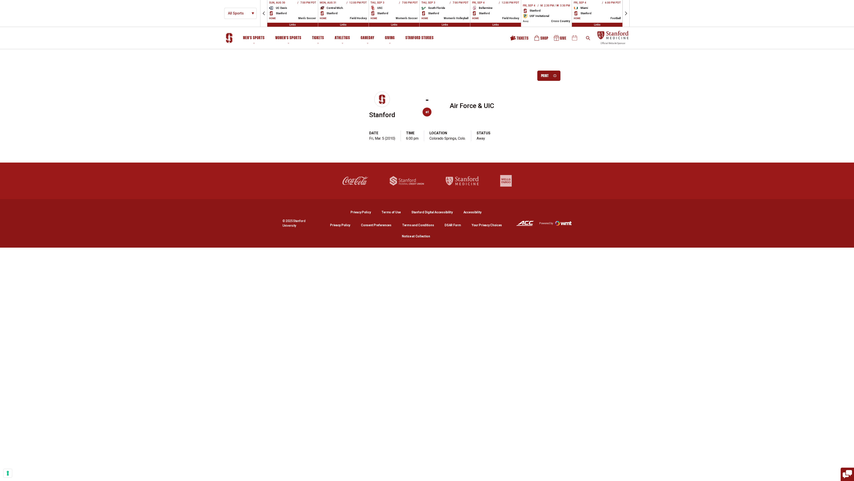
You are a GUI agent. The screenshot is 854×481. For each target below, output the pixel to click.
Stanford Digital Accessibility (435, 212)
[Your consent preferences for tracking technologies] (8, 473)
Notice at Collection (416, 236)
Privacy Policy (364, 212)
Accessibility (472, 212)
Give (560, 40)
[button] (263, 13)
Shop (541, 40)
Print (545, 76)
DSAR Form (453, 225)
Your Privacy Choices (487, 225)
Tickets (318, 38)
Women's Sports (288, 38)
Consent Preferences (376, 225)
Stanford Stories (419, 38)
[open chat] (847, 474)
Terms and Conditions (418, 225)
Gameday (367, 38)
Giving (390, 38)
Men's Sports (254, 38)
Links (292, 24)
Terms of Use (391, 212)
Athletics (342, 38)
